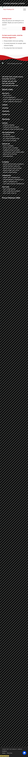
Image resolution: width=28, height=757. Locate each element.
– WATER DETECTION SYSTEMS (12, 168)
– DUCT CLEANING (7, 146)
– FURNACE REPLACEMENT (10, 127)
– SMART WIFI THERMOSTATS (11, 177)
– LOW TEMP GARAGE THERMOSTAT (13, 183)
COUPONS (6, 3)
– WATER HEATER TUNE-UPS (11, 166)
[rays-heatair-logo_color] (11, 9)
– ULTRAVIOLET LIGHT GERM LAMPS (13, 152)
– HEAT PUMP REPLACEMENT (11, 191)
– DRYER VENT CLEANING (10, 148)
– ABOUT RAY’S (6, 95)
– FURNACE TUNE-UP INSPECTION (12, 129)
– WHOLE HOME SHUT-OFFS (10, 170)
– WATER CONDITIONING (9, 172)
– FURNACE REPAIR (8, 125)
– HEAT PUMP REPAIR (8, 189)
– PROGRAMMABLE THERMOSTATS (13, 179)
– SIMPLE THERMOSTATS (9, 181)
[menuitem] (24, 9)
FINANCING (14, 3)
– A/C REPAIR (6, 134)
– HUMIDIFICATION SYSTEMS (11, 150)
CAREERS (22, 3)
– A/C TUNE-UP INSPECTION (10, 138)
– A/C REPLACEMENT (8, 136)
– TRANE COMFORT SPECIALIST (12, 101)
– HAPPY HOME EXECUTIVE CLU (12, 99)
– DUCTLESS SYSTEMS (9, 140)
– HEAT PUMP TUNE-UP (9, 193)
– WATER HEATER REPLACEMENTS (13, 164)
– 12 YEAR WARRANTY (9, 97)
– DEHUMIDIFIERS (7, 156)
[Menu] (24, 9)
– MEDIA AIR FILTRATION (9, 154)
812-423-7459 (12, 81)
